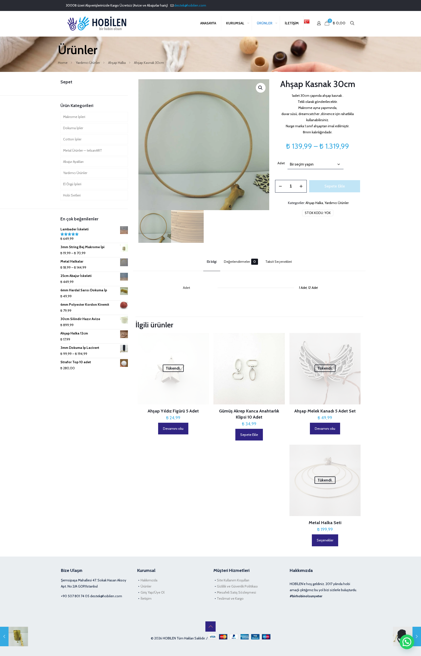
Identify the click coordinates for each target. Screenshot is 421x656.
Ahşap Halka (117, 62)
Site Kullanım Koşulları (233, 580)
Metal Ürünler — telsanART (82, 150)
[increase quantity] (301, 186)
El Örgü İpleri (72, 184)
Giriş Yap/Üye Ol (152, 592)
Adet (281, 163)
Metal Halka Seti (325, 522)
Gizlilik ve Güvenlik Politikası (237, 586)
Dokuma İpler (73, 128)
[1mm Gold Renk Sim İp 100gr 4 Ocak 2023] (14, 636)
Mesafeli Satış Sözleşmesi (236, 592)
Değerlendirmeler (240, 261)
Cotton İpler (72, 139)
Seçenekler (325, 540)
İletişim (146, 598)
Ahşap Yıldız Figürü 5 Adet (173, 411)
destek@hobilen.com (190, 5)
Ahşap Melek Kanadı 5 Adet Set (325, 411)
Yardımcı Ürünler (88, 62)
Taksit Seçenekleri (278, 261)
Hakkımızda (149, 580)
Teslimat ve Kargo (230, 598)
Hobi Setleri (72, 195)
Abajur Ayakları (73, 161)
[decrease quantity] (280, 186)
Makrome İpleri (74, 117)
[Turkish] (307, 23)
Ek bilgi (212, 261)
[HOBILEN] (98, 23)
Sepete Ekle (335, 186)
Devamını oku (173, 428)
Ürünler (146, 586)
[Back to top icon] (210, 626)
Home (62, 62)
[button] (261, 88)
